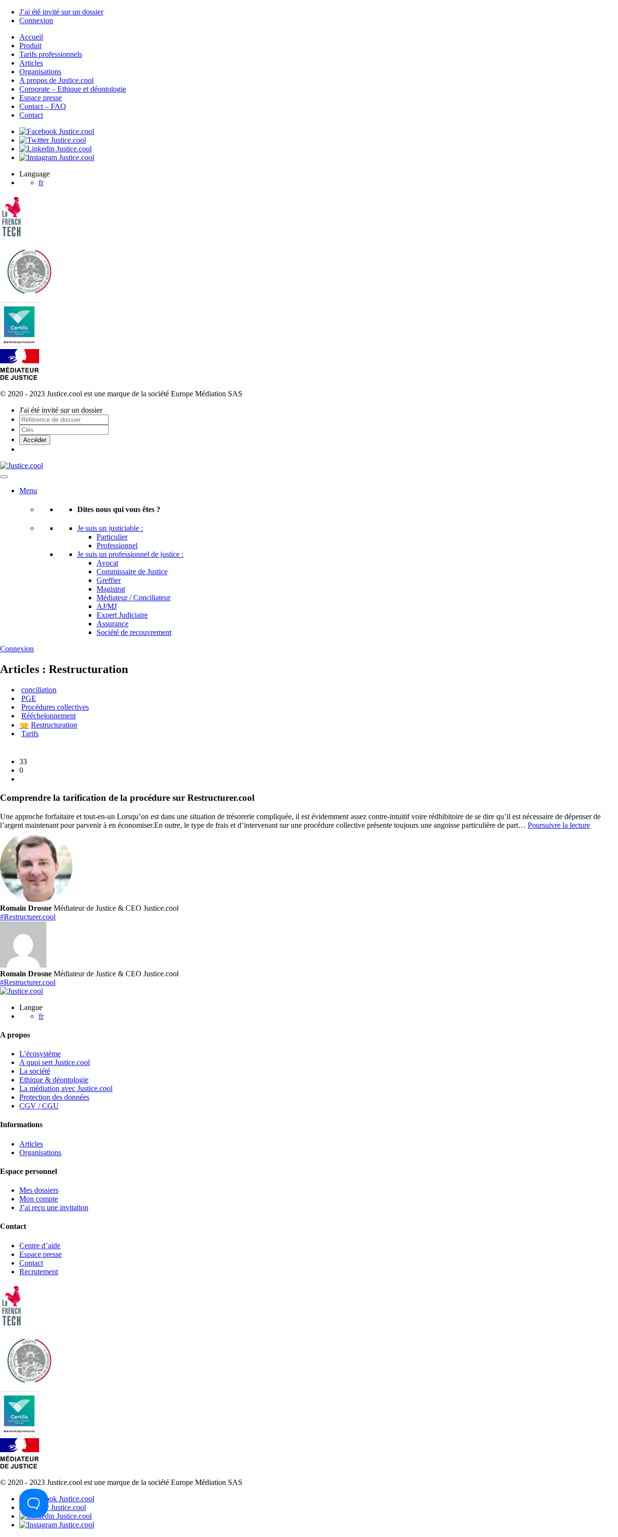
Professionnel (117, 545)
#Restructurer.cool (28, 917)
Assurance (112, 624)
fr (41, 182)
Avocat (107, 563)
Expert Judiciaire (122, 615)
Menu (28, 490)
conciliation (38, 690)
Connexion (36, 20)
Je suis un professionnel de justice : (130, 554)
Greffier (109, 580)
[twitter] (52, 140)
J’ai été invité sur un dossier (61, 12)
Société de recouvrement (134, 632)
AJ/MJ (107, 606)
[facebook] (56, 131)
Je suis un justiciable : (110, 528)
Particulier (112, 537)
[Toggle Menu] (4, 476)
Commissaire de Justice (132, 571)
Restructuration (48, 725)
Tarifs (30, 733)
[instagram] (56, 157)
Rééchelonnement (48, 716)
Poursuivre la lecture (559, 825)
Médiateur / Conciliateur (133, 597)
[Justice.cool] (21, 465)
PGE (28, 698)
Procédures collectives (55, 707)
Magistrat (111, 589)
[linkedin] (55, 149)
